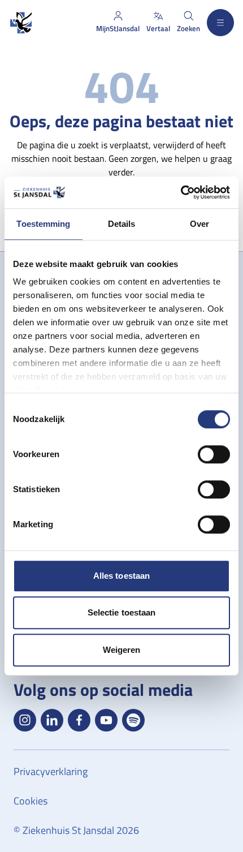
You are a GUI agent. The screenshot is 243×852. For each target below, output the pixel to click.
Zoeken (188, 28)
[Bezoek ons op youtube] (106, 720)
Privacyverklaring (51, 771)
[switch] (214, 454)
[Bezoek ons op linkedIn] (52, 720)
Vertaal (158, 28)
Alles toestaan (121, 575)
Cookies (30, 800)
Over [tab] (199, 224)
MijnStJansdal (118, 28)
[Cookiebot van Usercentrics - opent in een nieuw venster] (180, 192)
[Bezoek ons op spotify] (133, 720)
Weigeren (122, 650)
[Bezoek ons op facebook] (79, 720)
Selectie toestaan (122, 612)
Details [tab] (122, 224)
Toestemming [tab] (43, 224)
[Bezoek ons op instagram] (25, 720)
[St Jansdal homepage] (20, 23)
